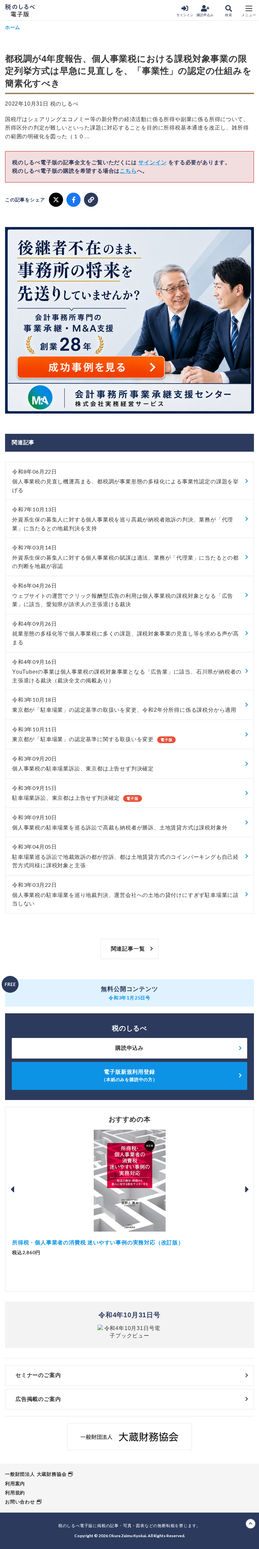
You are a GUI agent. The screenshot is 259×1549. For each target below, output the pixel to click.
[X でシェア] (56, 200)
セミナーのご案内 (38, 1375)
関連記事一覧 (128, 949)
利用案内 (15, 1483)
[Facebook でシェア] (73, 200)
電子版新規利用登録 (129, 1075)
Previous (12, 1189)
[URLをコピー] (91, 200)
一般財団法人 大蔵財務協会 (35, 1474)
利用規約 (15, 1492)
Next (247, 1189)
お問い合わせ (20, 1501)
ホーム (12, 27)
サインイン (184, 15)
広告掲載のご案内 (38, 1399)
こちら (128, 171)
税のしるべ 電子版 (20, 10)
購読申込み (205, 15)
